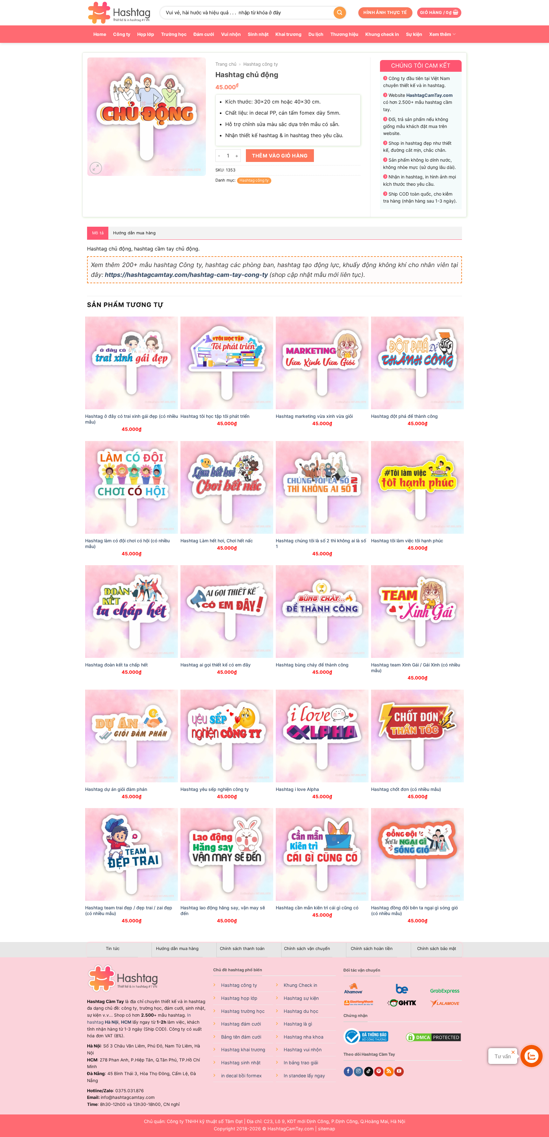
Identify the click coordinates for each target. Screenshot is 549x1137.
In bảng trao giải (301, 1062)
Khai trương (288, 34)
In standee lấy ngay (304, 1075)
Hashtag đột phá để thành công (404, 416)
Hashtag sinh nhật (241, 1062)
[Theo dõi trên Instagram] (358, 1071)
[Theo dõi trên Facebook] (348, 1071)
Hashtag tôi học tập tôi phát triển (214, 416)
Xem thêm (440, 34)
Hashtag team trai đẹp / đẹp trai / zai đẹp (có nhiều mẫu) (128, 910)
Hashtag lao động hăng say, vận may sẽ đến (222, 910)
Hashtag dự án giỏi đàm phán (116, 789)
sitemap (326, 1128)
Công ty (121, 34)
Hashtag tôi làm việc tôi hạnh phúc (407, 540)
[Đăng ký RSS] (389, 1071)
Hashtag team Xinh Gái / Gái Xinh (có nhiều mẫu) (415, 667)
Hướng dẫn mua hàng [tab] (134, 233)
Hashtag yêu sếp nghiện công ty (214, 789)
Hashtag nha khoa (303, 1037)
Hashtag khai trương (243, 1049)
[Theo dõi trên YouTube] (398, 1071)
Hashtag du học (301, 1011)
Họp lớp (145, 34)
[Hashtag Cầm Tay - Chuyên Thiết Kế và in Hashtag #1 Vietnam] (119, 13)
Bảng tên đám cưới (241, 1037)
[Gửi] (340, 13)
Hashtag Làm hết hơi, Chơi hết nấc (216, 540)
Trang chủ (225, 64)
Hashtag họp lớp (239, 998)
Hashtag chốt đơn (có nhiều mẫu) (406, 789)
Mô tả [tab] (98, 233)
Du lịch (315, 34)
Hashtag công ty (260, 64)
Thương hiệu (344, 34)
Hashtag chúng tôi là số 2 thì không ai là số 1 (321, 543)
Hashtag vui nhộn (303, 1049)
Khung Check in (300, 985)
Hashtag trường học (243, 1011)
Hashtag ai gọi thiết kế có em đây (215, 664)
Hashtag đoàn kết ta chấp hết (116, 664)
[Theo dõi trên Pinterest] (378, 1071)
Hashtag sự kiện (301, 998)
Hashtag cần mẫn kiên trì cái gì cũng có (317, 907)
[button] (439, 13)
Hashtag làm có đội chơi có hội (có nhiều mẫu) (127, 543)
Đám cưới (203, 34)
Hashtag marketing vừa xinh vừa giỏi (314, 416)
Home (99, 34)
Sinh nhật (258, 34)
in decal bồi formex (241, 1075)
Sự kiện (414, 34)
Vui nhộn (231, 34)
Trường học (173, 34)
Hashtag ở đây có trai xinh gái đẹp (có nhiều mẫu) (131, 419)
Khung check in (382, 34)
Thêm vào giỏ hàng (280, 156)
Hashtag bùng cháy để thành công (312, 664)
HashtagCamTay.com (291, 1128)
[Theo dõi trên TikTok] (368, 1071)
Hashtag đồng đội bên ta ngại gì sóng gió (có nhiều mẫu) (414, 910)
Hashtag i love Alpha (297, 789)
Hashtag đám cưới (241, 1024)
